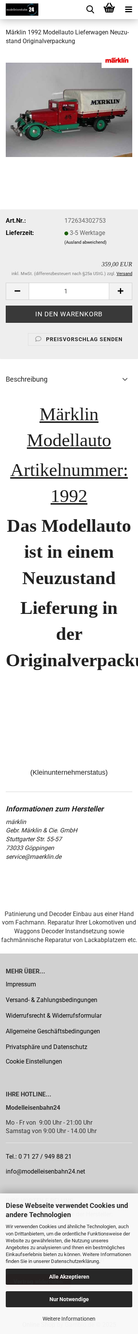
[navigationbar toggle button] (128, 9)
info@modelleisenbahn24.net (45, 1171)
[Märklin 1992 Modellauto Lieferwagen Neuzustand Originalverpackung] (69, 109)
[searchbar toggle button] (90, 9)
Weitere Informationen (69, 1319)
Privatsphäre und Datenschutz (46, 1047)
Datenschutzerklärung (75, 1261)
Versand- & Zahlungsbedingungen (51, 1000)
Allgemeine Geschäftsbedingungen (53, 1031)
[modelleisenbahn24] (19, 9)
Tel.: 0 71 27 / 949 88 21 (39, 1156)
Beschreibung (27, 379)
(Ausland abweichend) (85, 242)
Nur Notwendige (69, 1299)
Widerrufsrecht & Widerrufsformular (54, 1015)
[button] (17, 291)
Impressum (21, 984)
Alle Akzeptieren (69, 1277)
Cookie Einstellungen (34, 1061)
